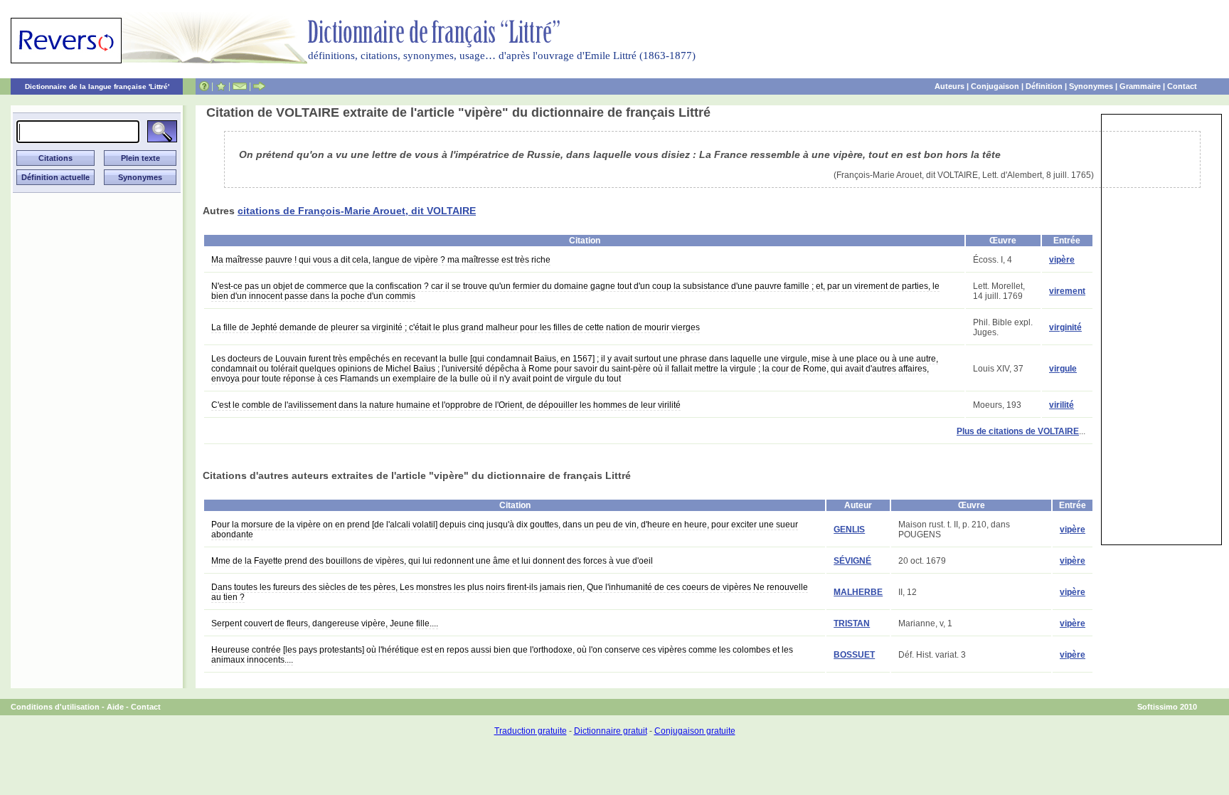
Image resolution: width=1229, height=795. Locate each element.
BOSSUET (854, 655)
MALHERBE (858, 592)
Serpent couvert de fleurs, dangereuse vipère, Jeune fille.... (324, 623)
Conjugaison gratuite (694, 731)
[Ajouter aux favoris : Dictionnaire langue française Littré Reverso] (221, 86)
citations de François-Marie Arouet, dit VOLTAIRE (357, 210)
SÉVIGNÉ (852, 561)
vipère (1062, 260)
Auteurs (949, 86)
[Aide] (204, 86)
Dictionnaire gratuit (610, 731)
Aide (115, 706)
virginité (1065, 327)
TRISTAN (852, 623)
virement (1067, 291)
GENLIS (849, 530)
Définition (1044, 86)
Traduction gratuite (530, 731)
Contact (1182, 86)
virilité (1061, 405)
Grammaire (1140, 86)
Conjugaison (995, 86)
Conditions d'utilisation (55, 706)
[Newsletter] (240, 86)
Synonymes (1091, 86)
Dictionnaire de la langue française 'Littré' (97, 86)
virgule (1063, 369)
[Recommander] (259, 86)
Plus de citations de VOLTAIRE (1018, 431)
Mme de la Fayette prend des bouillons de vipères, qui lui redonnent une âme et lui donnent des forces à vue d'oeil (432, 561)
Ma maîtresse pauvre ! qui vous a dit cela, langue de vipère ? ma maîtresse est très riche (380, 260)
